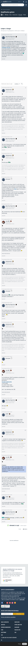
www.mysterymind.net (6, 253)
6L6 (15, 189)
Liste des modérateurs (14, 540)
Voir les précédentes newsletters (8, 617)
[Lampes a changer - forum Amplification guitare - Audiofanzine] (6, 1)
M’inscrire (19, 613)
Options (25, 529)
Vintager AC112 (6, 47)
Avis (10, 14)
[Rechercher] (22, 83)
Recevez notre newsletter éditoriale (10, 610)
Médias (6, 14)
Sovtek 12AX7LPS (7, 382)
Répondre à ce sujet (14, 525)
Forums (20, 14)
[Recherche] (2, 5)
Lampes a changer (6, 28)
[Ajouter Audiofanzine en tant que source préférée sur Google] (7, 580)
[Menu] (26, 4)
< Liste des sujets (23, 525)
